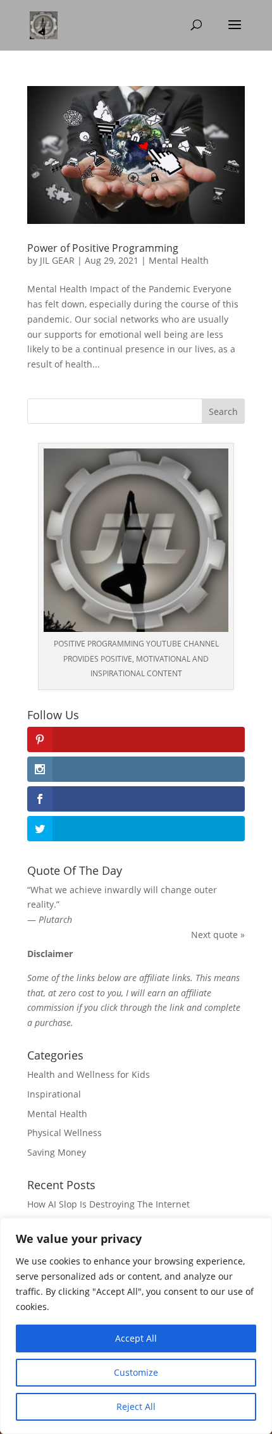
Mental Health (179, 260)
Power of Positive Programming (102, 248)
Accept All (136, 1338)
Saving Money (56, 1152)
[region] (136, 1326)
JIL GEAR (57, 260)
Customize (136, 1372)
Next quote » (218, 935)
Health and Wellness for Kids (88, 1074)
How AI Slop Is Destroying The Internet (108, 1204)
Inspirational (54, 1094)
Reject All (136, 1406)
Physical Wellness (64, 1133)
